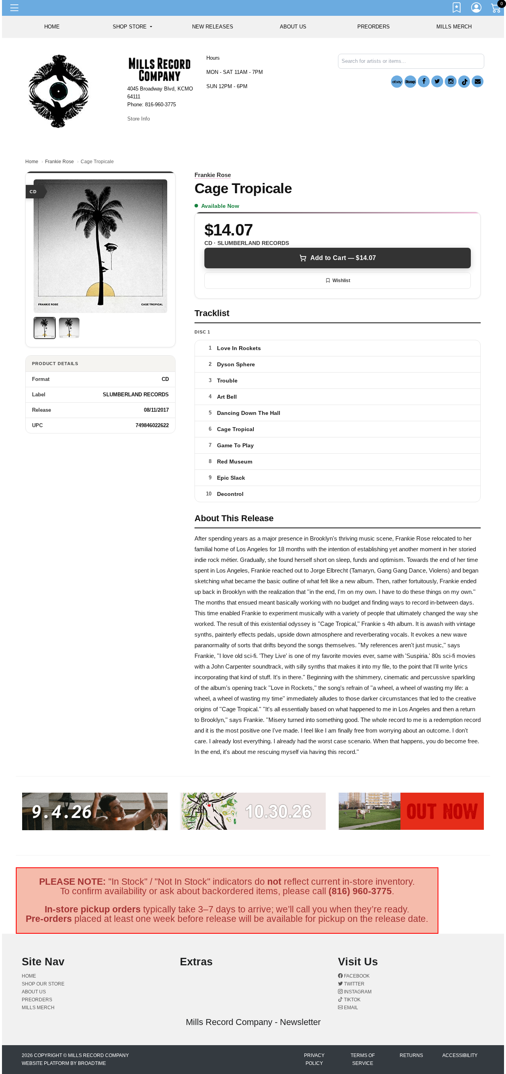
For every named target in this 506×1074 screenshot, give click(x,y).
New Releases (212, 27)
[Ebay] (397, 82)
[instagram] (450, 81)
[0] (496, 9)
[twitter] (437, 81)
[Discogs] (410, 82)
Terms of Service (363, 1059)
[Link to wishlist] (457, 9)
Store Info (138, 119)
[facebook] (423, 81)
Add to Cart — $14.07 (343, 257)
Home (31, 161)
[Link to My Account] (476, 9)
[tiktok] (464, 82)
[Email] (477, 81)
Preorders (373, 27)
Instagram (357, 992)
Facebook (356, 976)
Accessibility (460, 1055)
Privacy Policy (314, 1059)
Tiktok (352, 999)
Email (350, 1007)
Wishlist (341, 280)
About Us (293, 27)
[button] (132, 27)
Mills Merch (454, 27)
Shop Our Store (43, 984)
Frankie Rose (59, 161)
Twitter (353, 984)
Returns (411, 1055)
